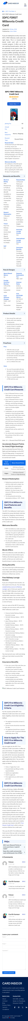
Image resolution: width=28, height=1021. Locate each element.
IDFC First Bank (10, 11)
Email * (4, 943)
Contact (4, 1001)
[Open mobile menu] (25, 5)
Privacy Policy (6, 1005)
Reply (23, 861)
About (4, 999)
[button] (14, 176)
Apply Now (13, 104)
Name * (4, 937)
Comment (5, 950)
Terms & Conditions (5, 1008)
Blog (3, 1003)
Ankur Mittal (13, 31)
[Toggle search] (25, 4)
